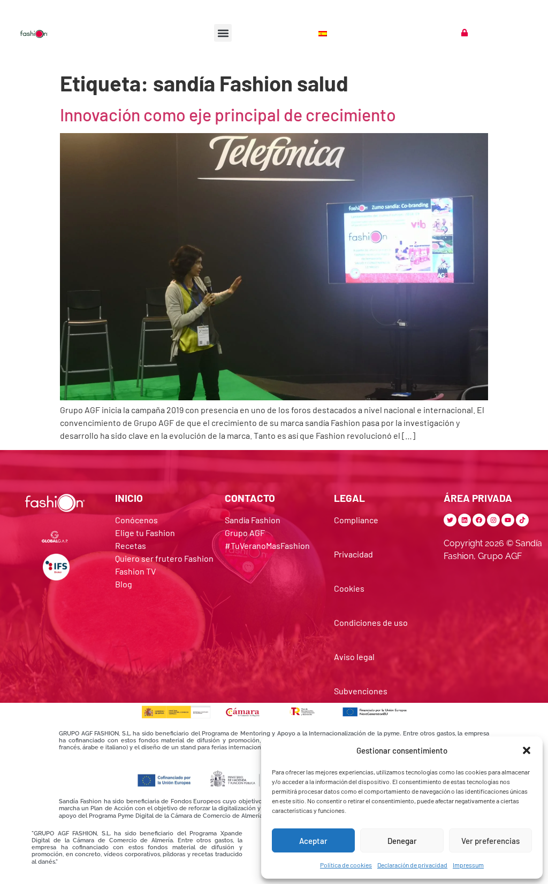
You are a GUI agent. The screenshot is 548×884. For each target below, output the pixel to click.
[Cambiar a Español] (323, 33)
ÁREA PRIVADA (478, 498)
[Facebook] (479, 520)
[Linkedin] (464, 520)
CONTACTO (250, 498)
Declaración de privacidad (412, 865)
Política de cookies (346, 865)
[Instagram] (493, 520)
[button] (526, 750)
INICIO (129, 498)
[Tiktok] (522, 520)
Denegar (402, 841)
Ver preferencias (490, 841)
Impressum (468, 865)
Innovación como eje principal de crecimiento (228, 114)
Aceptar (313, 841)
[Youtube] (507, 520)
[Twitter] (450, 520)
